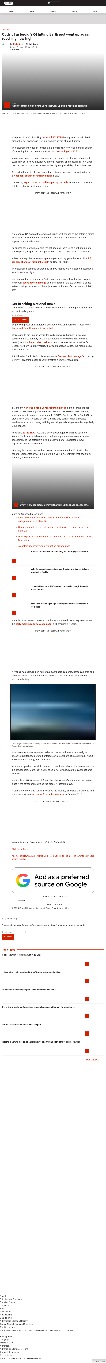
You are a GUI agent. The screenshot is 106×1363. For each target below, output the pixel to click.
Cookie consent (7, 1327)
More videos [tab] (36, 514)
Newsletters (6, 1311)
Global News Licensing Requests (16, 1324)
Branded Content (8, 1302)
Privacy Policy (47, 328)
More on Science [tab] (21, 514)
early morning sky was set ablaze (33, 624)
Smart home (6, 1318)
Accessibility (6, 1355)
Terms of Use (6, 1343)
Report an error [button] (54, 905)
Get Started (20, 320)
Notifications (6, 1315)
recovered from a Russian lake (48, 794)
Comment (21, 900)
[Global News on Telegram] (19, 1293)
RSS (2, 1308)
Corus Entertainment (10, 1352)
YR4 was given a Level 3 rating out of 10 (45, 407)
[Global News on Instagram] (58, 1252)
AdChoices (100, 1361)
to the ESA (28, 432)
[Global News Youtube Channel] (19, 1252)
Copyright (5, 1339)
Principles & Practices (11, 1299)
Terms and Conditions (23, 328)
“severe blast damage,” (70, 356)
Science (6, 29)
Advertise (4, 1346)
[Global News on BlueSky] (58, 1293)
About (3, 1296)
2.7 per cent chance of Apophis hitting (32, 175)
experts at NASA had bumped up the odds (46, 182)
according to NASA (67, 151)
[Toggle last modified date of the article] (42, 47)
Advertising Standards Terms (14, 1349)
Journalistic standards (54, 896)
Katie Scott (18, 44)
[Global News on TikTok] (58, 1272)
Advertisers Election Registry (14, 1321)
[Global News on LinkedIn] (19, 1272)
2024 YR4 (58, 137)
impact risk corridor (39, 342)
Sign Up (8, 937)
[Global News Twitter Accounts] (58, 1232)
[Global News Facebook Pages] (19, 1232)
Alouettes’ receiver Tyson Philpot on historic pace (44, 546)
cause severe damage (34, 282)
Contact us (5, 1305)
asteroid (47, 137)
